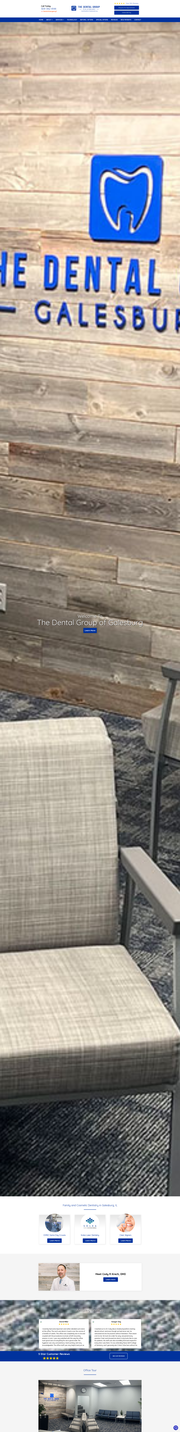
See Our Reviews (119, 1356)
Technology (72, 20)
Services (59, 20)
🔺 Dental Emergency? (49, 11)
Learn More (90, 630)
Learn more (110, 1279)
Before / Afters (86, 20)
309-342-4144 (48, 8)
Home (41, 20)
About (48, 20)
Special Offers (102, 20)
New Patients (126, 20)
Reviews (114, 20)
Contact (137, 20)
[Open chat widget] (175, 1427)
